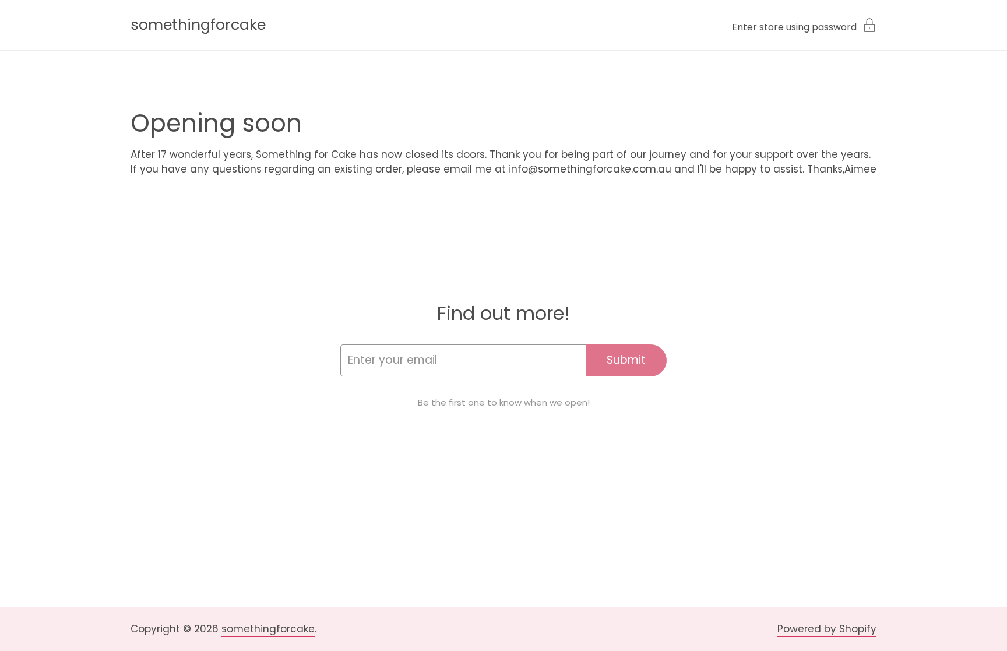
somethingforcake (198, 25)
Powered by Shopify (826, 629)
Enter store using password (794, 26)
